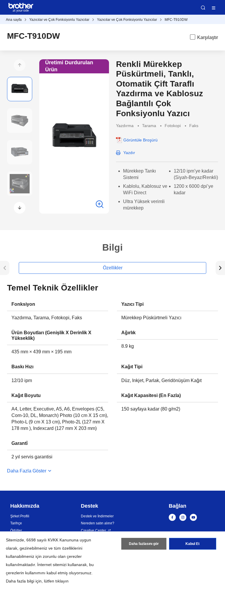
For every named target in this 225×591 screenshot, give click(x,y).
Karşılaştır (207, 37)
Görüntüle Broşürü (140, 140)
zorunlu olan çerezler (62, 556)
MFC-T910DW (176, 20)
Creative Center (93, 530)
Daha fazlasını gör (144, 544)
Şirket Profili (19, 516)
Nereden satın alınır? (97, 523)
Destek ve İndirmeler (97, 516)
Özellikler (112, 267)
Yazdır (129, 152)
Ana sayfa (14, 20)
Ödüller (16, 530)
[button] (19, 65)
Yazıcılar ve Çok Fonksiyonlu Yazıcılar (59, 20)
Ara (203, 7)
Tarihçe (16, 523)
